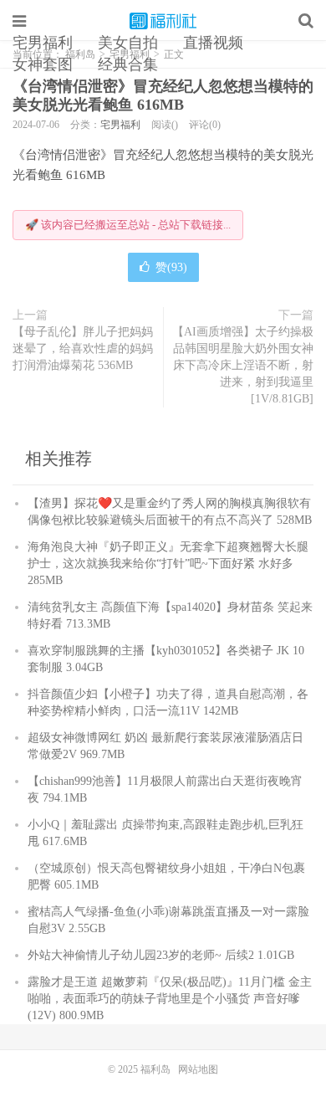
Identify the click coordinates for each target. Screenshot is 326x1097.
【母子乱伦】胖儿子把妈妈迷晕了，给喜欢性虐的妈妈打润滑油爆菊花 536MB (83, 349)
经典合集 (128, 64)
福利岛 (163, 21)
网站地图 (198, 1069)
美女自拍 (128, 42)
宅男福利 (43, 42)
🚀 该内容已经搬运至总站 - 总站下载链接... (128, 224)
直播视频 (213, 42)
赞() (171, 267)
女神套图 (43, 64)
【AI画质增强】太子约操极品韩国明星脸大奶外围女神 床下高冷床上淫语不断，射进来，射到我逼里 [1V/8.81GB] (242, 365)
